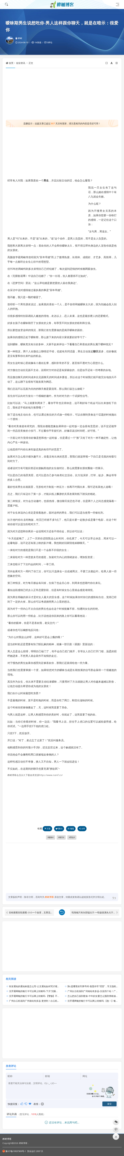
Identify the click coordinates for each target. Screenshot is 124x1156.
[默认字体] (111, 62)
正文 (31, 62)
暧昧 (50, 837)
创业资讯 (20, 62)
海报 (72, 828)
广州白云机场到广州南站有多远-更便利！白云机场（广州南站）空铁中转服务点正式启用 (53, 1000)
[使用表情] (42, 1104)
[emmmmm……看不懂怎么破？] (26, 1104)
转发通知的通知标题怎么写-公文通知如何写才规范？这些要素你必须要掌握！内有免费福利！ (56, 986)
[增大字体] (116, 62)
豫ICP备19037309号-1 (15, 1151)
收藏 (39, 828)
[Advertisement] (62, 93)
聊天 (95, 351)
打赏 (49, 828)
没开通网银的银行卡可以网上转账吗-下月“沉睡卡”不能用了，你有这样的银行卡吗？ (51, 991)
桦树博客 (6, 1138)
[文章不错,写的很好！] (22, 1104)
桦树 (20, 38)
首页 (11, 62)
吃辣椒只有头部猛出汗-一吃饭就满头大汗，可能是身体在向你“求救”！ (95, 912)
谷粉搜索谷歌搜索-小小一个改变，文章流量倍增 (31, 912)
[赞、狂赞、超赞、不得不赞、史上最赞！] (30, 1104)
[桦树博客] (62, 4)
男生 (46, 180)
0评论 (49, 42)
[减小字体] (106, 62)
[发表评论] (116, 1129)
